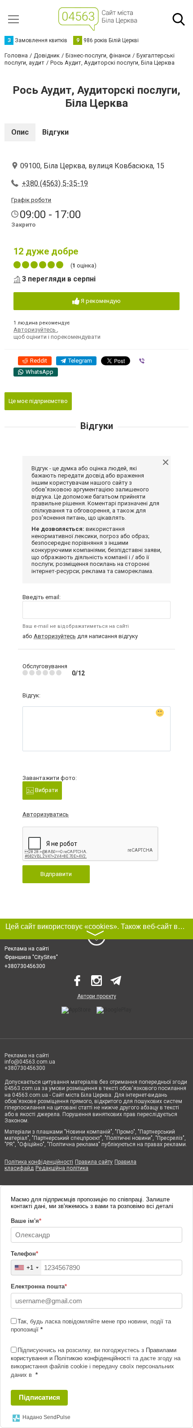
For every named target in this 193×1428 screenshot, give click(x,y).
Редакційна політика (61, 1168)
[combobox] (26, 1267)
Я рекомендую (100, 301)
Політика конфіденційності (38, 1162)
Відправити (56, 874)
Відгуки (55, 132)
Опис (20, 132)
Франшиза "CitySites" (31, 957)
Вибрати (46, 790)
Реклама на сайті (26, 949)
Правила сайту (94, 1162)
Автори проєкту (96, 996)
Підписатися (39, 1397)
